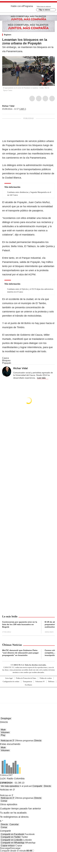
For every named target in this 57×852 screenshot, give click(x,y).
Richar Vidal (8, 106)
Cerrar (4, 801)
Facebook (32, 98)
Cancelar (14, 824)
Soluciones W (40, 682)
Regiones (7, 35)
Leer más (41, 378)
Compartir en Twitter (11, 837)
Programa (28, 6)
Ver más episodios (10, 786)
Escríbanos (28, 685)
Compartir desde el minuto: (16, 851)
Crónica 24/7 (6, 775)
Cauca (5, 358)
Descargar (5, 848)
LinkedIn (45, 98)
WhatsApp (52, 98)
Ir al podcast (26, 786)
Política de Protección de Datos (26, 678)
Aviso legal (8, 678)
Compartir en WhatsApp (12, 842)
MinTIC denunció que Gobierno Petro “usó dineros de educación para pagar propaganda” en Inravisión (20, 652)
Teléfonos (51, 682)
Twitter (39, 98)
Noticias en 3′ (7, 740)
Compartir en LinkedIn (12, 840)
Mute (3, 729)
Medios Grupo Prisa (28, 700)
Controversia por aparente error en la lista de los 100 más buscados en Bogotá (19, 624)
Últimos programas (24, 740)
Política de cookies (46, 678)
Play (3, 735)
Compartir (37, 786)
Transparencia (27, 682)
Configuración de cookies (11, 682)
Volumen (5, 732)
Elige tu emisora (44, 10)
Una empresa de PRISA (28, 693)
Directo (37, 740)
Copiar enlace (8, 845)
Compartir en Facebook (12, 834)
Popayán (6, 363)
